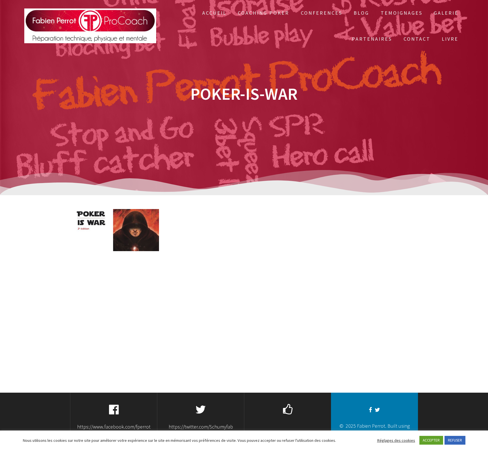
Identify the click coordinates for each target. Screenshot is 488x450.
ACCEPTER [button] (431, 440)
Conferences (321, 13)
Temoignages (401, 13)
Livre (450, 39)
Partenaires (372, 39)
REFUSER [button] (455, 440)
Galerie (446, 13)
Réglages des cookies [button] (396, 440)
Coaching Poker (263, 13)
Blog (361, 13)
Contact (417, 39)
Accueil (214, 13)
